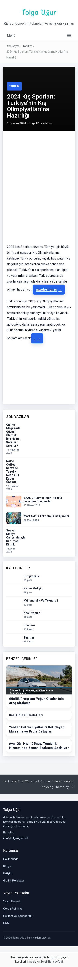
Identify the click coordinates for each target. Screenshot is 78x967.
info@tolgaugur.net (15, 838)
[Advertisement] (39, 163)
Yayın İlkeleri (11, 901)
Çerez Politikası (13, 908)
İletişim (7, 873)
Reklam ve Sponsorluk (17, 915)
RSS (6, 922)
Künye (7, 866)
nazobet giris (46, 289)
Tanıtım (27, 46)
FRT (72, 787)
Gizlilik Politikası (13, 880)
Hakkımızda (11, 858)
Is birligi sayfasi (52, 961)
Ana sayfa (13, 46)
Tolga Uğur (39, 12)
